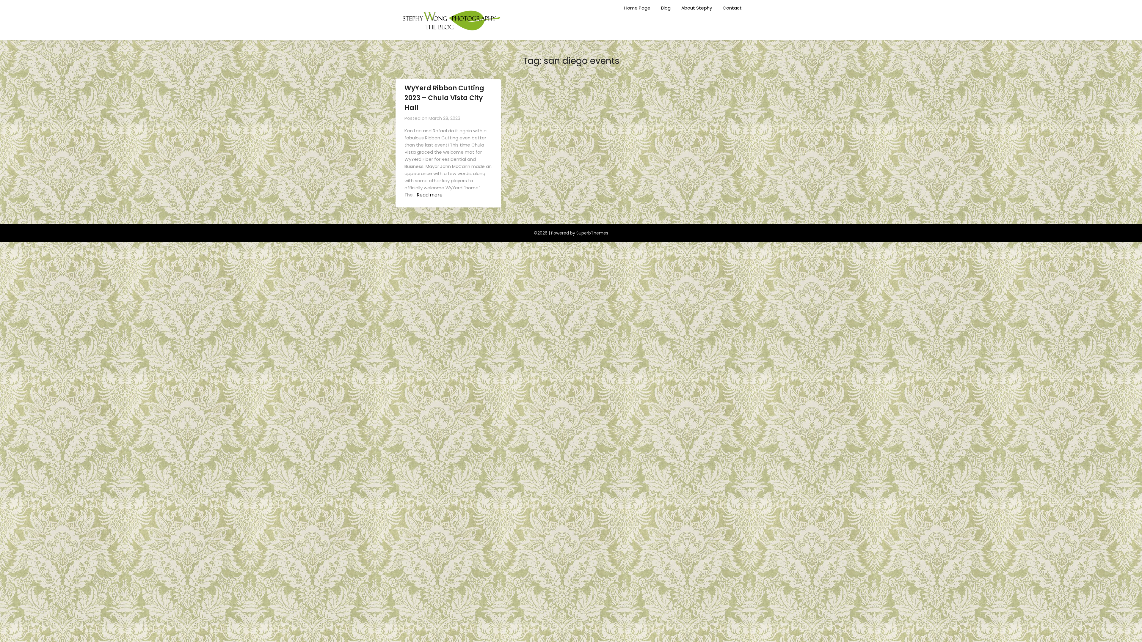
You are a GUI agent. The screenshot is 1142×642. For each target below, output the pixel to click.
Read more (430, 194)
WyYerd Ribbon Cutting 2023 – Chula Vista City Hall (444, 98)
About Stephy (696, 8)
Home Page (637, 8)
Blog (666, 8)
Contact (732, 8)
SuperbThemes (592, 233)
